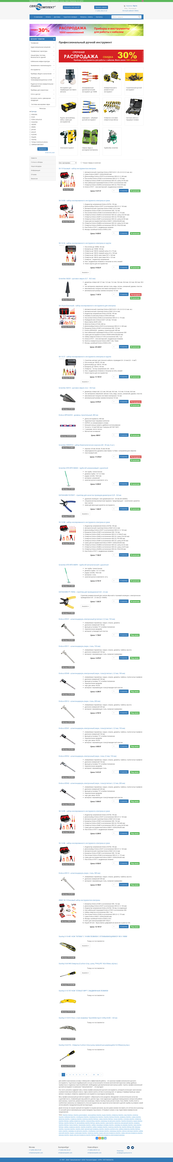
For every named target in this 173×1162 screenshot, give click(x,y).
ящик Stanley (106, 1115)
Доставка (57, 17)
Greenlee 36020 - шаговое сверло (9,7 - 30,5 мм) (77, 278)
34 (98, 1075)
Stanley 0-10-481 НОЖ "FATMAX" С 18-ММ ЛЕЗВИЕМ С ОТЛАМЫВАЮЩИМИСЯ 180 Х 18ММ (93, 936)
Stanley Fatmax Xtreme (111, 1117)
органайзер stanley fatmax (86, 1123)
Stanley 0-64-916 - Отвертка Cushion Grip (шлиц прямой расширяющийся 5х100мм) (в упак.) (94, 1045)
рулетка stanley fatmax (90, 1119)
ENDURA (34, 114)
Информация (35, 170)
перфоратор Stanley (96, 1117)
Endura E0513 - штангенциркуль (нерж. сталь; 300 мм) (79, 873)
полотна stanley (93, 1133)
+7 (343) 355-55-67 (64, 1150)
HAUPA (33, 124)
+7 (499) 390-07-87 (101, 11)
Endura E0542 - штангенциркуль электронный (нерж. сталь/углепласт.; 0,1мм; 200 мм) (92, 783)
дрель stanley (100, 1123)
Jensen (33, 129)
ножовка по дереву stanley (123, 1125)
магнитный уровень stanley (94, 1129)
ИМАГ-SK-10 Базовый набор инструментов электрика (79, 900)
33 (94, 1075)
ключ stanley (63, 1131)
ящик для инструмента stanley (109, 1133)
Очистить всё (50, 152)
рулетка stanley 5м (114, 1127)
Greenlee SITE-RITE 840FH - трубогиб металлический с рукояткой (84, 565)
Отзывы (34, 174)
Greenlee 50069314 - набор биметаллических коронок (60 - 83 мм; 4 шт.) (86, 445)
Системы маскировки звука (40, 104)
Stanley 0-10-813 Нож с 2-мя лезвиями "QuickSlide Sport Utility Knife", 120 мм (88, 1018)
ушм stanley (110, 1123)
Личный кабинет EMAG (130, 11)
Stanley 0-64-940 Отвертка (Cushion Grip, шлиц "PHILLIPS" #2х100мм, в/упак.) (88, 963)
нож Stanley (128, 1115)
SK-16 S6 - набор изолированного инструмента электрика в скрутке (85, 243)
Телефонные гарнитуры (39, 51)
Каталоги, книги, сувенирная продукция (41, 99)
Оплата (48, 17)
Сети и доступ (35, 94)
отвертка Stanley (117, 1115)
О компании (38, 17)
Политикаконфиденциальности (124, 1152)
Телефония (34, 43)
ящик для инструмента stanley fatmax (83, 1135)
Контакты (99, 17)
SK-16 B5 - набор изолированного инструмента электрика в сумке (84, 811)
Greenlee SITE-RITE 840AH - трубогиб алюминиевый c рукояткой (83, 468)
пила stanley (73, 1125)
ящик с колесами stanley (78, 1133)
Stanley (33, 139)
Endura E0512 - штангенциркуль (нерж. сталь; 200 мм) (79, 701)
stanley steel (80, 1129)
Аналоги (85, 272)
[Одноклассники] (100, 1138)
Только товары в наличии (92, 163)
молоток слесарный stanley (123, 1123)
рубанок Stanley (69, 1117)
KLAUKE (34, 134)
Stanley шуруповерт (80, 1115)
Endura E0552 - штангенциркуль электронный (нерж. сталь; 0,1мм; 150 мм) (87, 756)
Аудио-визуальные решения (40, 47)
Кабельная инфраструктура (40, 61)
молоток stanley (64, 1119)
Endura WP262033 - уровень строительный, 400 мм (78, 415)
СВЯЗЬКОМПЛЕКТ (37, 144)
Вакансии (34, 179)
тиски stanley (118, 1119)
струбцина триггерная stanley (98, 1131)
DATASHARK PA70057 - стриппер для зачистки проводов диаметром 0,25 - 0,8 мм (90, 495)
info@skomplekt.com (36, 1153)
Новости (34, 158)
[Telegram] (105, 1138)
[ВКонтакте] (97, 1138)
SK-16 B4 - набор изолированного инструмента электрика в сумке (84, 522)
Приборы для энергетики (39, 90)
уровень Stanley (125, 1117)
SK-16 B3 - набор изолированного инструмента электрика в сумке (84, 200)
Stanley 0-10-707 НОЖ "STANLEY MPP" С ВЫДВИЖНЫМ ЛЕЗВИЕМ (83, 991)
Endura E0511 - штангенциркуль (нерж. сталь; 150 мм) (79, 646)
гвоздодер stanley (85, 1125)
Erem (33, 117)
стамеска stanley (76, 1119)
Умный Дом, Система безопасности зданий (38, 56)
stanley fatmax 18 (70, 1123)
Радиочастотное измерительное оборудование (42, 85)
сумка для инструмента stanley (131, 1133)
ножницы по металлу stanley (111, 1121)
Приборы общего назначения (41, 74)
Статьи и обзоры (37, 162)
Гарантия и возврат (70, 17)
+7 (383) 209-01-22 (94, 1150)
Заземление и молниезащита (41, 65)
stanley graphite (86, 1127)
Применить (43, 149)
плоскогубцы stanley (93, 1121)
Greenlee (34, 122)
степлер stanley (128, 1119)
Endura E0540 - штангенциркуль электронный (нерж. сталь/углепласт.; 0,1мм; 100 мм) (92, 673)
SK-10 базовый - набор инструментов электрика (77, 168)
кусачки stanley (69, 1129)
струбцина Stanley (82, 1117)
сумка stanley (136, 1117)
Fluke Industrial (36, 119)
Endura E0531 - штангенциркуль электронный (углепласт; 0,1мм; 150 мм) (87, 619)
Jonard (33, 132)
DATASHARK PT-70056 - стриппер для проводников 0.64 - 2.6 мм (83, 592)
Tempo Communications (39, 142)
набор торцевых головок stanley (103, 1125)
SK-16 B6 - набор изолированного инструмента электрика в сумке (84, 843)
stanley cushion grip (111, 1129)
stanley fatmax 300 (128, 1127)
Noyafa (33, 137)
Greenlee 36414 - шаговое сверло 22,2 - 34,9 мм (77, 388)
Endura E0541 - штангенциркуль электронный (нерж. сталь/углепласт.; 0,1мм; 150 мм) (92, 728)
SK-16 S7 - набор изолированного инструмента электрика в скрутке (85, 357)
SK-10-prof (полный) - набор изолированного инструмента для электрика (87, 306)
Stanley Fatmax (68, 1115)
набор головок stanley (100, 1127)
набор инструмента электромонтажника (110, 1135)
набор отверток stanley (77, 1121)
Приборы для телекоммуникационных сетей (41, 79)
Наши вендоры (36, 166)
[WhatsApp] (102, 1138)
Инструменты (35, 70)
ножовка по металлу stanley (77, 1131)
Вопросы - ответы (86, 17)
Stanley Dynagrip (127, 1121)
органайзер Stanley (94, 1115)
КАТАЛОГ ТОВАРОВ (37, 39)
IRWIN (33, 127)
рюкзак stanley (64, 1135)
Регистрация (132, 8)
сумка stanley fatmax (106, 1119)
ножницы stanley (115, 1131)
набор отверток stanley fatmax (129, 1129)
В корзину (123, 191)
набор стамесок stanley (72, 1127)
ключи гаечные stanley (130, 1131)
